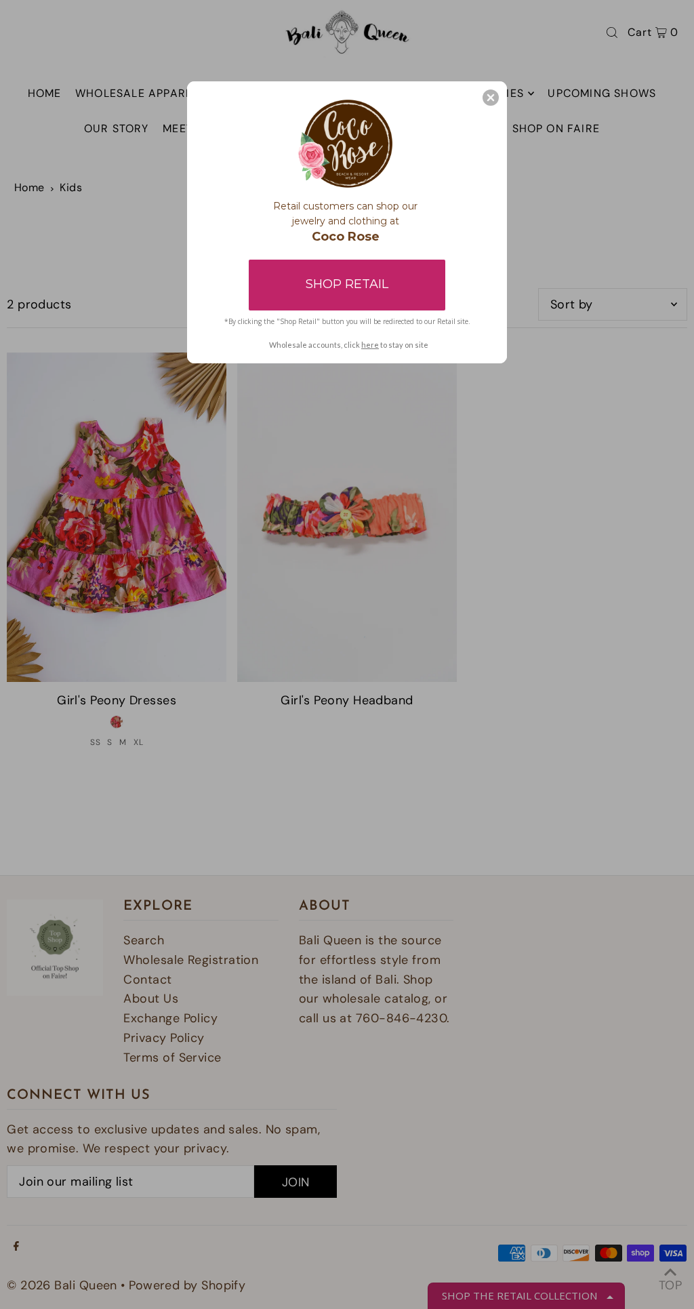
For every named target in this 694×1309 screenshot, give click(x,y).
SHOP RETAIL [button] (347, 284)
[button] (491, 97)
